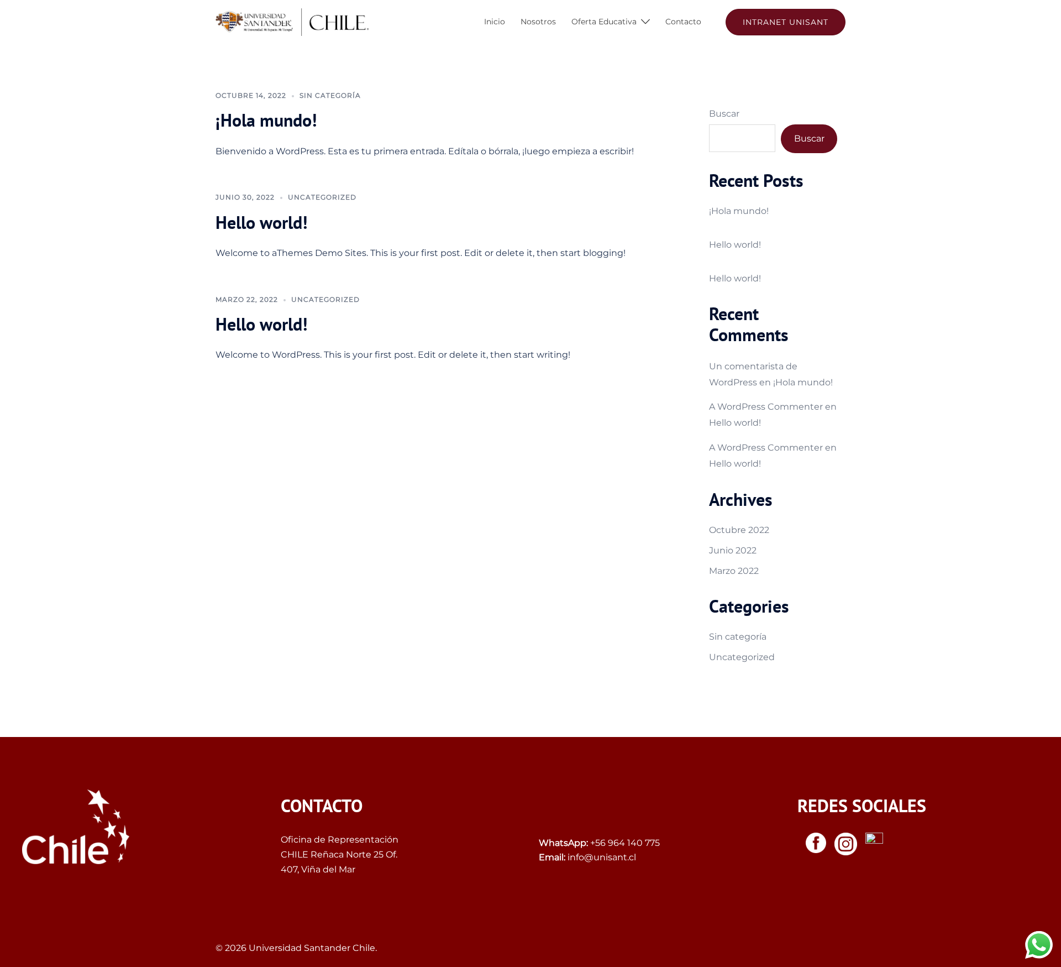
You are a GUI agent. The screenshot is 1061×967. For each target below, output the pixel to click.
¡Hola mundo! (266, 120)
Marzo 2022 (734, 571)
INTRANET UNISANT (785, 22)
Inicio (494, 22)
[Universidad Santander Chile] (292, 21)
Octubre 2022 (739, 530)
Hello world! (261, 222)
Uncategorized (322, 197)
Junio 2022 (733, 550)
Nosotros (538, 22)
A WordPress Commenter (766, 406)
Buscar (724, 113)
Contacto (683, 22)
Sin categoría (330, 95)
